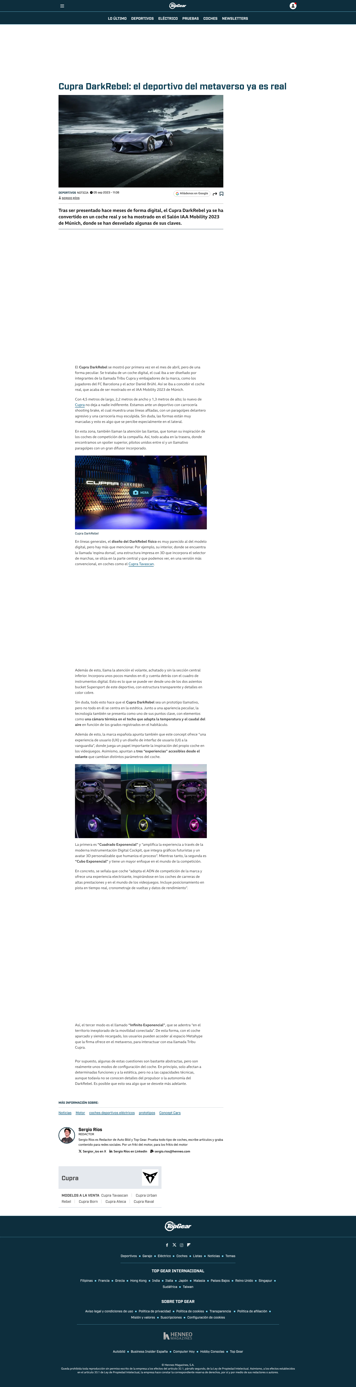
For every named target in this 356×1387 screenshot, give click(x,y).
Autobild (119, 1351)
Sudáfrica (170, 1286)
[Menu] (62, 6)
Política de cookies (190, 1311)
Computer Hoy (184, 1351)
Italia (169, 1280)
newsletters (235, 18)
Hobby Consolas (212, 1351)
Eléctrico (164, 1256)
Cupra (80, 405)
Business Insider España (149, 1351)
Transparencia (221, 1311)
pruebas (190, 18)
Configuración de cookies (206, 1317)
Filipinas (86, 1280)
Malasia (199, 1280)
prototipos (147, 1113)
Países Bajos (220, 1280)
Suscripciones (171, 1317)
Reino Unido (244, 1280)
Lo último (117, 18)
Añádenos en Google (194, 193)
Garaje (147, 1256)
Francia (103, 1280)
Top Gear (236, 1351)
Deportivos (142, 18)
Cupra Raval (144, 1201)
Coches (210, 18)
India (156, 1280)
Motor (80, 1113)
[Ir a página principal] (177, 5)
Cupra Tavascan (141, 564)
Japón (183, 1280)
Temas (230, 1256)
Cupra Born (88, 1201)
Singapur (265, 1280)
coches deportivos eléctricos (112, 1113)
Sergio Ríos (71, 198)
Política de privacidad (155, 1311)
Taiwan (188, 1286)
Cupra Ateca (115, 1201)
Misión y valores (143, 1317)
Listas (197, 1256)
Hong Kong (138, 1280)
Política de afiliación (252, 1311)
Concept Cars (169, 1113)
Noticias (65, 1113)
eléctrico (168, 18)
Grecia (120, 1280)
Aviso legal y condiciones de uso (109, 1311)
